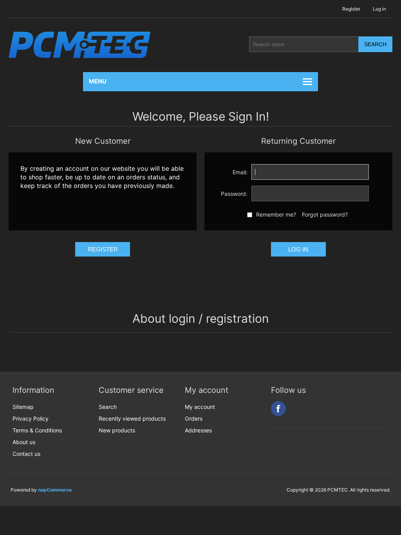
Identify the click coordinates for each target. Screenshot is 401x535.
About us (24, 442)
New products (117, 430)
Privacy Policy (31, 418)
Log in (379, 9)
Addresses (198, 430)
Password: (234, 193)
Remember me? (276, 214)
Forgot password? (325, 214)
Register (351, 9)
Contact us (26, 453)
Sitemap (23, 406)
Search (108, 406)
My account (200, 406)
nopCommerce (55, 490)
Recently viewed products (132, 418)
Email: (240, 172)
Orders (193, 418)
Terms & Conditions (37, 430)
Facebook (278, 408)
